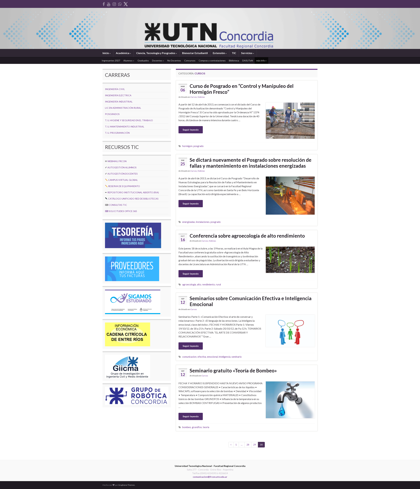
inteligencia (225, 356)
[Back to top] (413, 482)
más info (260, 60)
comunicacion (189, 356)
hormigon (187, 146)
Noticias (201, 97)
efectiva (202, 356)
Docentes (157, 60)
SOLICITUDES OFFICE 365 (123, 211)
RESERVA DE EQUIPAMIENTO (124, 186)
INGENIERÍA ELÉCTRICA (118, 95)
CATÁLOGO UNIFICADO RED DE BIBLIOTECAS (133, 198)
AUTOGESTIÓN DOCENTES (122, 173)
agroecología (189, 284)
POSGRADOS (112, 114)
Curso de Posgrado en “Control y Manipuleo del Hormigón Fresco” (242, 89)
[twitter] (126, 3)
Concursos (189, 60)
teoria (206, 427)
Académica (123, 53)
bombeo (186, 427)
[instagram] (114, 3)
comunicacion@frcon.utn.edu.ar (210, 476)
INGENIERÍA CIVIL (115, 89)
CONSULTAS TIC (118, 204)
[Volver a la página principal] (210, 28)
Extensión (219, 53)
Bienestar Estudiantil (195, 53)
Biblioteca (234, 60)
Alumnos (128, 60)
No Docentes (174, 60)
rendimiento (208, 284)
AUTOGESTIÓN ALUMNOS (121, 167)
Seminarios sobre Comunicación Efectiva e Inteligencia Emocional (251, 301)
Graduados (143, 60)
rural (218, 284)
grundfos (197, 427)
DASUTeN (247, 60)
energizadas (188, 222)
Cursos (193, 97)
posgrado (198, 146)
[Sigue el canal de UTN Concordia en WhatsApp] (120, 3)
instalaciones (203, 222)
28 (248, 444)
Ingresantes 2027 (111, 60)
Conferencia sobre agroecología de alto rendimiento (247, 236)
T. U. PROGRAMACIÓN (117, 132)
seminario (236, 356)
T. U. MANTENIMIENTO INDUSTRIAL (124, 126)
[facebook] (104, 3)
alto (199, 284)
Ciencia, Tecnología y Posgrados (156, 53)
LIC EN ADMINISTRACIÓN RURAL (123, 107)
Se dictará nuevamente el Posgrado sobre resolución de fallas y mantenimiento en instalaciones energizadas (250, 163)
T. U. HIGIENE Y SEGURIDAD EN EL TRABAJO (129, 120)
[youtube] (108, 3)
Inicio (106, 53)
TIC (234, 53)
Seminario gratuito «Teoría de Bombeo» (233, 370)
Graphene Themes (126, 485)
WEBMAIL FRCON (116, 161)
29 (254, 444)
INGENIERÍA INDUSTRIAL (119, 101)
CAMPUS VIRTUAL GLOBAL (123, 179)
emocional (212, 356)
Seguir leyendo (191, 129)
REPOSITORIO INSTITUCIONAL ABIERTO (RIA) (133, 192)
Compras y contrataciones (212, 60)
